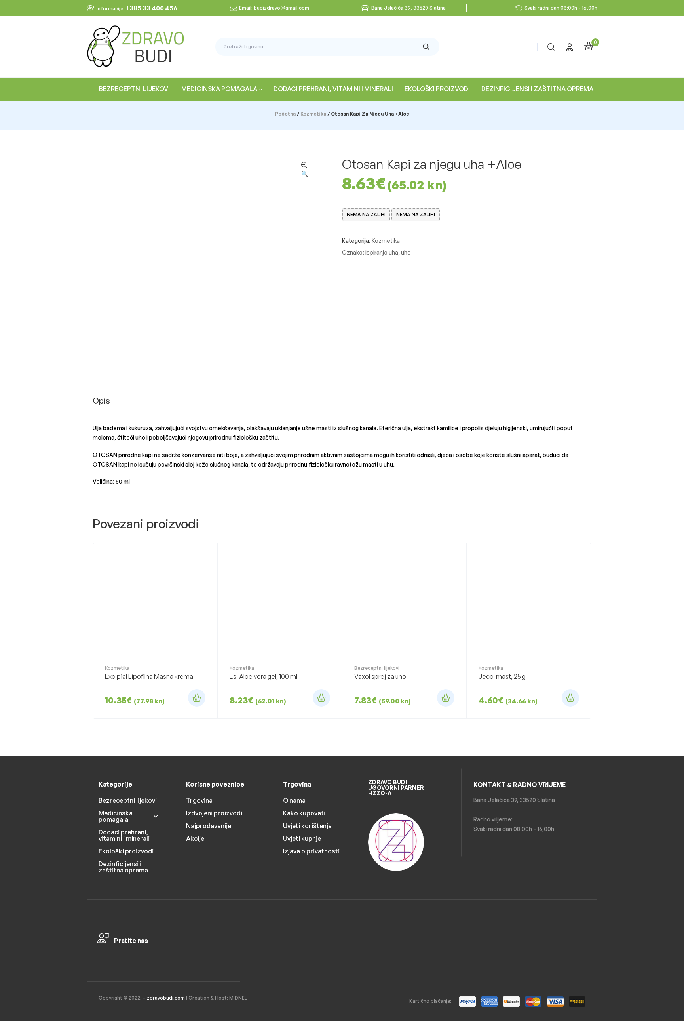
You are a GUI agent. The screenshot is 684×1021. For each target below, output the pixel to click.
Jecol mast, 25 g (502, 676)
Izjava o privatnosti (311, 851)
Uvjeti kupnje (302, 838)
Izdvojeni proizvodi (214, 813)
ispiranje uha (381, 252)
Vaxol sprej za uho (380, 676)
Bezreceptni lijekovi (376, 668)
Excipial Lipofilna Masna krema (149, 676)
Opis (101, 401)
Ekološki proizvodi (126, 851)
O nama (294, 800)
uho (406, 252)
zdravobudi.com (166, 998)
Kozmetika (313, 114)
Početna (285, 114)
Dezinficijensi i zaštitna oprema (123, 867)
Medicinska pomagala (116, 816)
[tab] (101, 404)
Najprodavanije (208, 826)
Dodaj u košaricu (321, 698)
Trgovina (199, 800)
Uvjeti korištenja (307, 826)
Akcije (195, 838)
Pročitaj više (196, 698)
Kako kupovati (304, 813)
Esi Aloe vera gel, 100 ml (263, 676)
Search (426, 47)
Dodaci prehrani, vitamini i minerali (124, 835)
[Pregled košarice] (588, 46)
